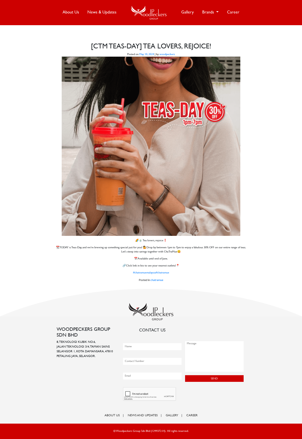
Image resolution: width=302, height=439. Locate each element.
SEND (214, 378)
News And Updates (143, 415)
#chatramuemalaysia (144, 273)
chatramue (156, 279)
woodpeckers (167, 54)
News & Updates (101, 12)
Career (233, 12)
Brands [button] (208, 12)
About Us (71, 12)
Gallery (187, 12)
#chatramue (162, 273)
